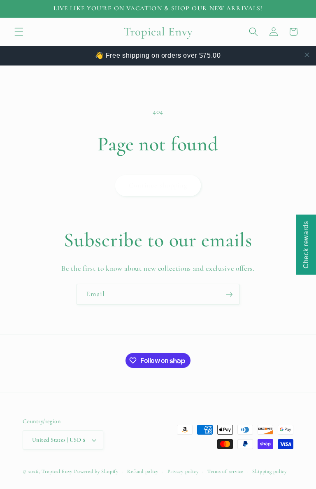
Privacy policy (183, 471)
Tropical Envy (57, 471)
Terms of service (225, 471)
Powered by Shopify (96, 471)
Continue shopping (158, 185)
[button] (19, 32)
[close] (307, 54)
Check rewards (305, 245)
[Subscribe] (229, 294)
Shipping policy (269, 471)
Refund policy (142, 471)
